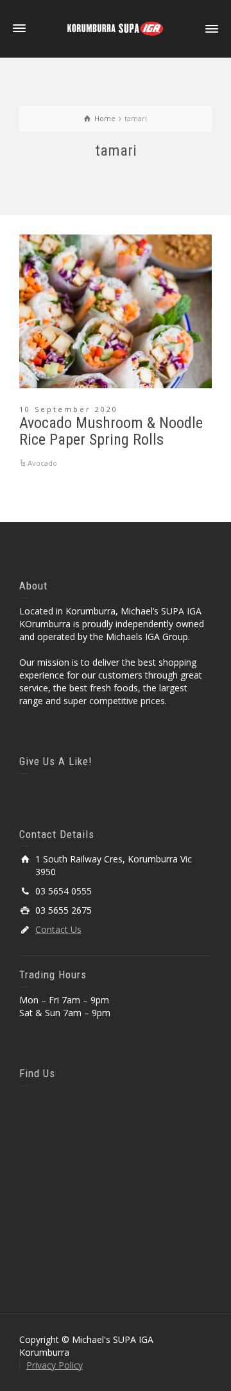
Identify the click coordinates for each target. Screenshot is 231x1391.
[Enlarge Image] (115, 311)
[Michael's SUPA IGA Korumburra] (115, 28)
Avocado (42, 463)
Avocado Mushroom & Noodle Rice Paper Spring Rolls (111, 431)
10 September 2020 (68, 409)
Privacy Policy (54, 1365)
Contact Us (58, 929)
